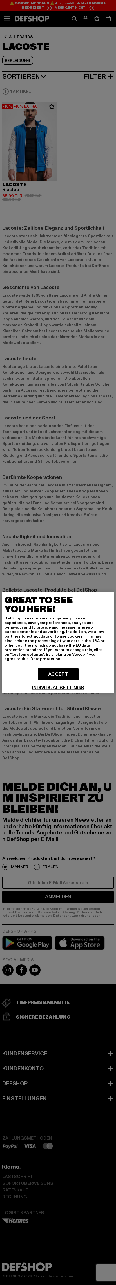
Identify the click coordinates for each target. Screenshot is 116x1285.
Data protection (45, 658)
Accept (58, 673)
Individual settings (58, 687)
